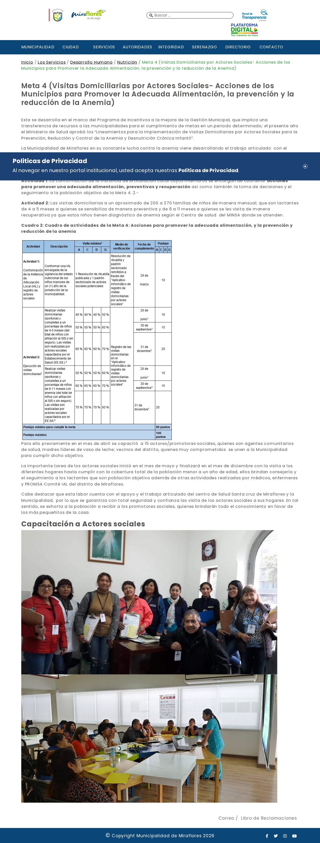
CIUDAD (70, 47)
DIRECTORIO (238, 47)
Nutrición (127, 62)
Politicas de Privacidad (208, 170)
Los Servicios (52, 62)
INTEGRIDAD (171, 47)
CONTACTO (271, 47)
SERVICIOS (104, 47)
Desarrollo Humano (91, 62)
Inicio (27, 62)
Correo (226, 818)
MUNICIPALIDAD (37, 47)
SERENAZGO (204, 47)
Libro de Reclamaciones (269, 818)
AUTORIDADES (137, 47)
